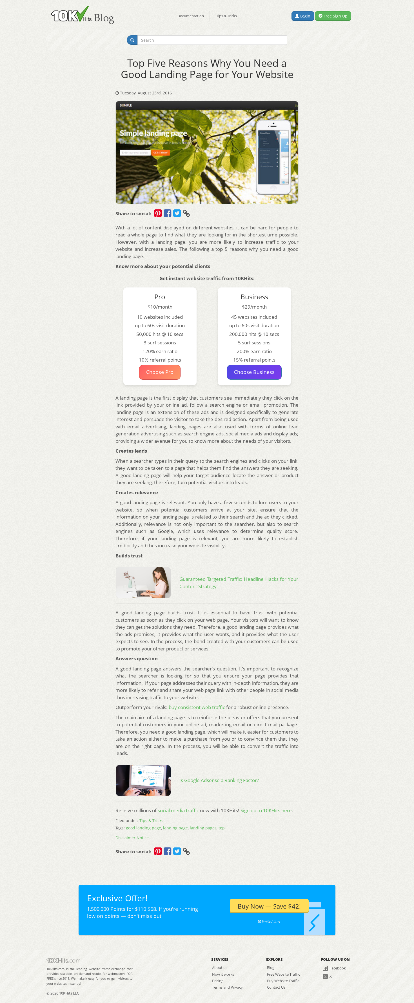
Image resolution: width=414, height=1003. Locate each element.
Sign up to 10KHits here (266, 810)
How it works (223, 974)
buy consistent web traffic (197, 707)
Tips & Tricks (226, 15)
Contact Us (276, 987)
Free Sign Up (335, 16)
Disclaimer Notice (132, 837)
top (222, 828)
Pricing (217, 980)
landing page (175, 828)
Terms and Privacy (227, 987)
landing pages (203, 828)
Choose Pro (159, 372)
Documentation (190, 15)
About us (219, 967)
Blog (270, 967)
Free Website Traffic (283, 974)
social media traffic (178, 810)
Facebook (337, 968)
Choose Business (254, 372)
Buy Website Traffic (283, 980)
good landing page (143, 828)
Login (304, 16)
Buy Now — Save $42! (269, 906)
